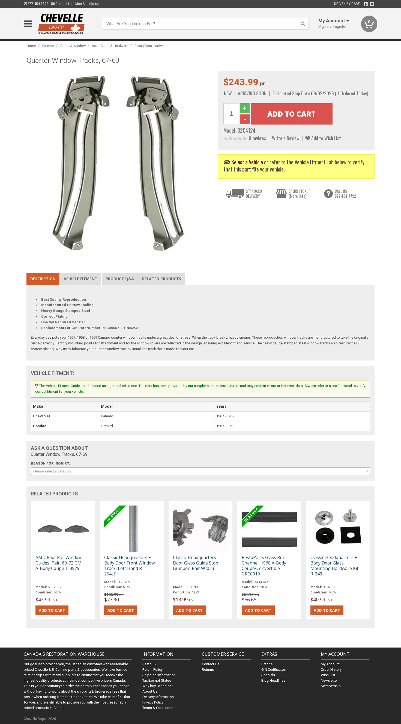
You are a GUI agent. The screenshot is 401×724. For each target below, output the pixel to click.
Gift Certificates (273, 669)
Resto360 (149, 664)
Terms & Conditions (157, 708)
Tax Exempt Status (156, 680)
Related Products (161, 278)
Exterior (48, 46)
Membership (331, 686)
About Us (149, 691)
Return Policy (152, 669)
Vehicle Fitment (80, 278)
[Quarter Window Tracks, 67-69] (119, 164)
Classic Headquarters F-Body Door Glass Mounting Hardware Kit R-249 (334, 565)
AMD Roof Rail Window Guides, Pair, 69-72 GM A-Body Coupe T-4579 (58, 562)
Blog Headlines (273, 680)
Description (43, 278)
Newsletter (329, 680)
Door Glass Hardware (150, 46)
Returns (208, 669)
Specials (268, 675)
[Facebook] (366, 4)
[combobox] (200, 471)
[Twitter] (372, 4)
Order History (331, 669)
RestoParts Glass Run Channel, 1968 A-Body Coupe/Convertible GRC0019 (264, 565)
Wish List (328, 675)
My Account (330, 664)
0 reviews (257, 137)
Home (31, 46)
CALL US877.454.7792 (345, 193)
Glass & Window (73, 46)
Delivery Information (158, 697)
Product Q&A (120, 278)
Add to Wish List (325, 137)
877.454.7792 (37, 4)
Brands (267, 664)
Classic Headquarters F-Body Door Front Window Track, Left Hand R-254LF (129, 565)
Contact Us (63, 4)
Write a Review (285, 137)
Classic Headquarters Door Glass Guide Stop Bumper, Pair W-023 (195, 562)
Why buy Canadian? (157, 686)
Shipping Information (159, 675)
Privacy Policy (152, 702)
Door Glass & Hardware (110, 46)
